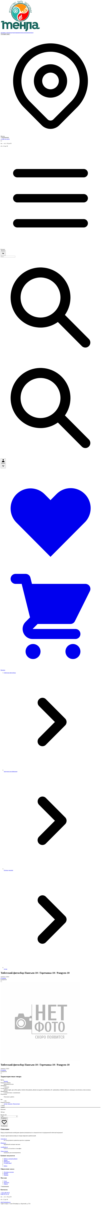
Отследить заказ (5, 34)
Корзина (3, 670)
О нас (5, 1181)
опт (30, 32)
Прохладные (16, 1103)
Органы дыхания (8, 870)
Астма (5, 969)
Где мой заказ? (8, 1163)
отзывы (16, 32)
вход (32, 32)
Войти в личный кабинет (10, 1158)
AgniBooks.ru (4, 1147)
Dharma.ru (3, 1143)
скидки (12, 32)
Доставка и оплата (9, 1172)
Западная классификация (10, 771)
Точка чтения (4, 1151)
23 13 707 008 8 (5, 1194)
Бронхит (10, 1103)
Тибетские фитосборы (10, 672)
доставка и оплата (5, 32)
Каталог (3, 250)
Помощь (6, 1175)
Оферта (6, 1184)
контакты (20, 32)
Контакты (6, 1182)
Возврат (6, 1173)
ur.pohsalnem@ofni (5, 1202)
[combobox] (8, 256)
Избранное (7, 1161)
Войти (5, 1166)
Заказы (5, 1160)
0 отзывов (3, 978)
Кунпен (6, 1081)
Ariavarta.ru (4, 1139)
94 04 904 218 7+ (5, 1192)
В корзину (3, 1118)
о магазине (26, 32)
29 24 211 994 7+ (5, 139)
